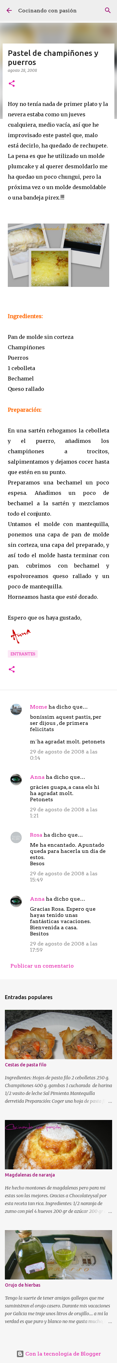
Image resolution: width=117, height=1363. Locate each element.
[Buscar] (108, 10)
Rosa (36, 835)
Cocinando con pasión (47, 10)
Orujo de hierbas (22, 1285)
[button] (12, 84)
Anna (37, 777)
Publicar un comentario (42, 966)
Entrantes (22, 653)
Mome (38, 707)
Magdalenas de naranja (30, 1174)
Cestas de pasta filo (25, 1064)
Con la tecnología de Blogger (62, 1354)
